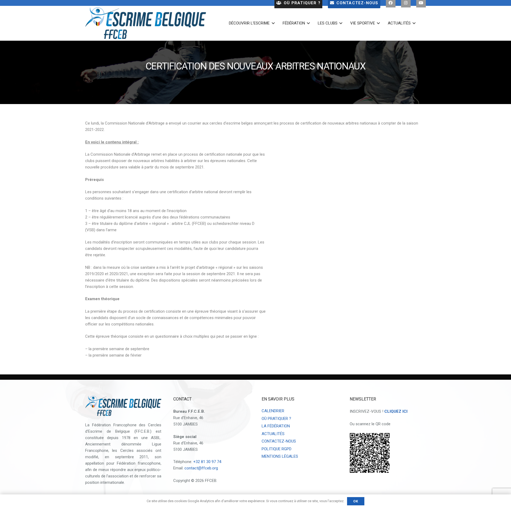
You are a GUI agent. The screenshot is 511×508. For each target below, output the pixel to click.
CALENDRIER (273, 410)
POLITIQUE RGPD (276, 449)
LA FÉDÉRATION (276, 426)
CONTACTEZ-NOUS (279, 441)
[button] (272, 23)
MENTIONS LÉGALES (280, 456)
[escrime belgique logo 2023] (145, 23)
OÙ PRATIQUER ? (276, 418)
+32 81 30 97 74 (207, 461)
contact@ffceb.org (201, 468)
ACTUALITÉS (273, 433)
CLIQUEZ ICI (395, 411)
